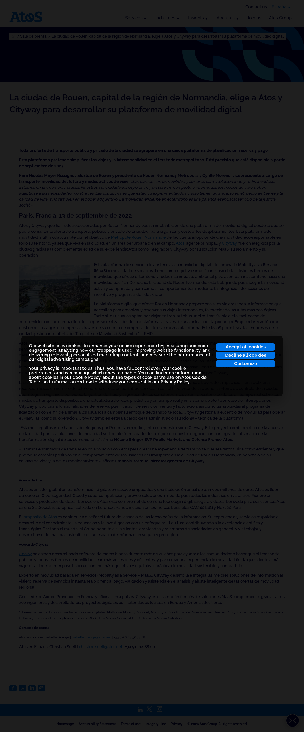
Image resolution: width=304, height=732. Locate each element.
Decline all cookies (245, 355)
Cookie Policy (87, 377)
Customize (245, 363)
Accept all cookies (246, 346)
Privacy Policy (175, 381)
